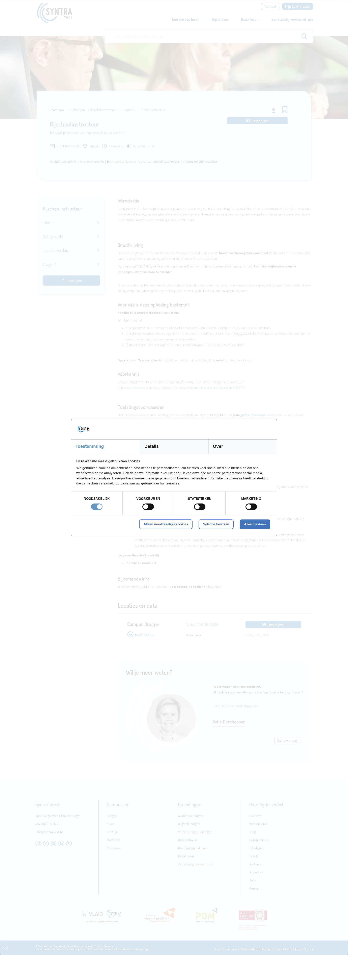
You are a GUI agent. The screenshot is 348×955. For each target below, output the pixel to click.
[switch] (148, 506)
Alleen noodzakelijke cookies (166, 524)
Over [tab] (218, 446)
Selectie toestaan (216, 524)
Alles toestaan (255, 524)
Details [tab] (151, 446)
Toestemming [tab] (90, 446)
